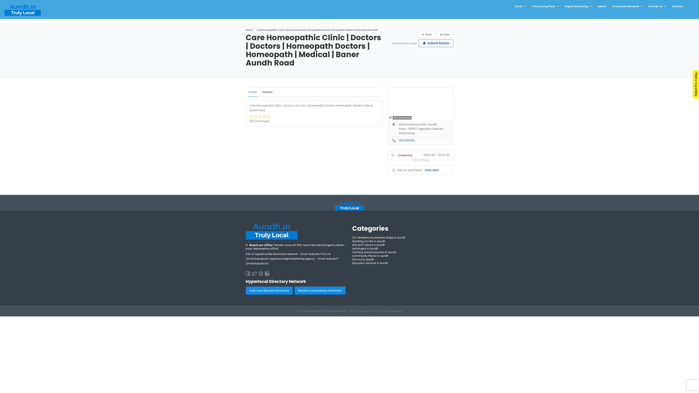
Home (518, 9)
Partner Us (656, 9)
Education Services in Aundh (370, 263)
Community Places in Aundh (370, 256)
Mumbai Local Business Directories (320, 290)
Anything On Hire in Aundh (368, 241)
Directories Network (625, 9)
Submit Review (438, 43)
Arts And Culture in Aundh (368, 245)
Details (252, 92)
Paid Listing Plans (543, 9)
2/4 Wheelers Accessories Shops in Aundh (378, 237)
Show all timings (421, 160)
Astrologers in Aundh (365, 248)
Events (602, 9)
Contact (678, 9)
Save (446, 34)
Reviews (267, 92)
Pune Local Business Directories (269, 290)
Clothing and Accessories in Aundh (374, 252)
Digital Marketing (576, 9)
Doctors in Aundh (363, 259)
